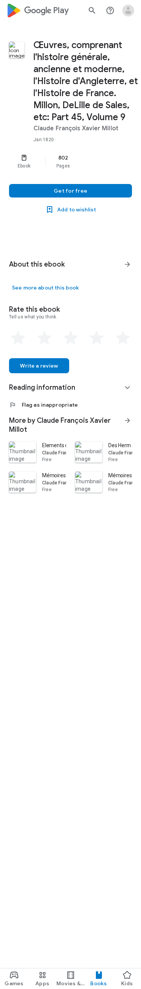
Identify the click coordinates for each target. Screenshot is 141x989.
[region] (70, 161)
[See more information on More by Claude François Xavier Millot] (127, 421)
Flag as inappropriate (43, 405)
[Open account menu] (128, 11)
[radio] (18, 338)
